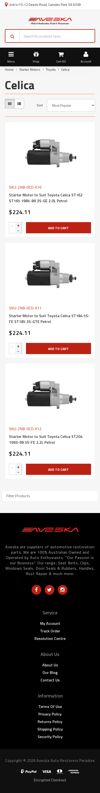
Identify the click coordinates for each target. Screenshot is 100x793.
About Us (50, 665)
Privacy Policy (50, 714)
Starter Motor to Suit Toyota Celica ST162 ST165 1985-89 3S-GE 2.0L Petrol (46, 198)
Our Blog (50, 672)
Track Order (50, 631)
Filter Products (18, 496)
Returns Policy (50, 721)
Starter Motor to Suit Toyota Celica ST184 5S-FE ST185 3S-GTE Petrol (49, 318)
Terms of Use (50, 706)
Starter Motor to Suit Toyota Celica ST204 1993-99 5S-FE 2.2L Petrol (46, 439)
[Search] (12, 36)
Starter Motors (29, 69)
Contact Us (50, 680)
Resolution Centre (50, 638)
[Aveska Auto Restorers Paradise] (50, 20)
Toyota (51, 69)
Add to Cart (58, 227)
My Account (50, 623)
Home (9, 69)
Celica (65, 69)
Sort (40, 105)
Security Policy (50, 737)
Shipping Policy (50, 729)
